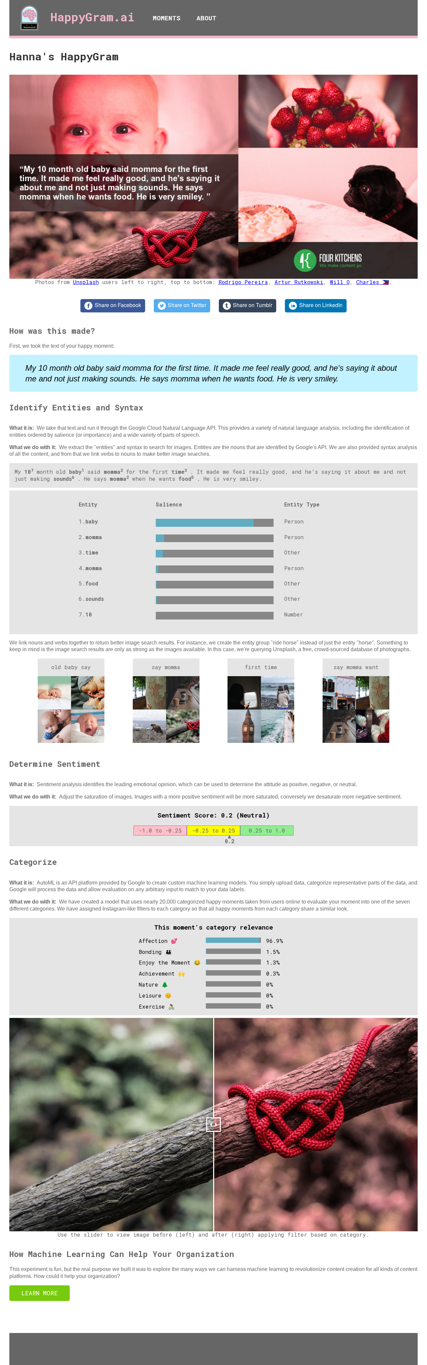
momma (93, 536)
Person (294, 521)
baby (91, 521)
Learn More (39, 1293)
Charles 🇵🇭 (372, 281)
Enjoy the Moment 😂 (169, 962)
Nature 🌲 (153, 984)
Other (292, 552)
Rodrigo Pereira (243, 281)
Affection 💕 (158, 940)
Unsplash (86, 281)
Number (293, 614)
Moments (166, 18)
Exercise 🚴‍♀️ (157, 1006)
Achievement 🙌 (162, 973)
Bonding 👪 (155, 951)
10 (88, 614)
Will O (340, 281)
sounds (94, 598)
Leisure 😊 (155, 995)
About (206, 18)
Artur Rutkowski (299, 281)
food (91, 583)
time (91, 552)
